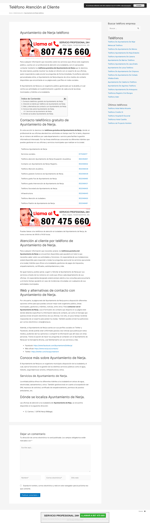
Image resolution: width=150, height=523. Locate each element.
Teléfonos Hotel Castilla (117, 119)
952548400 (83, 198)
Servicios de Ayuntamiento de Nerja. (39, 111)
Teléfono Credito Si (115, 112)
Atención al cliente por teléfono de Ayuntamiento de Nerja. (44, 104)
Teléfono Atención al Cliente (34, 7)
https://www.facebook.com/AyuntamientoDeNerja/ (52, 345)
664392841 (83, 159)
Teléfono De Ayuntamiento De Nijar (121, 42)
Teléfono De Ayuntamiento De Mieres (122, 49)
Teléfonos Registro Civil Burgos (120, 93)
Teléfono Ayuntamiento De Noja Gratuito (123, 53)
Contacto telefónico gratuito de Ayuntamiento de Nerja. (43, 101)
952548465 (83, 179)
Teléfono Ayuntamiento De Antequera (122, 89)
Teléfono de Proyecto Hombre (119, 123)
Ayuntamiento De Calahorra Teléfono (122, 82)
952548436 (83, 174)
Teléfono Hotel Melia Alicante (119, 108)
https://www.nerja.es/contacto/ (46, 349)
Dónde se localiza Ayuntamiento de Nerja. (38, 114)
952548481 (83, 203)
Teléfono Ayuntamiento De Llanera (121, 57)
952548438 (83, 169)
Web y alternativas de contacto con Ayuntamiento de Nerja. (45, 106)
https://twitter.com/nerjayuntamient (45, 352)
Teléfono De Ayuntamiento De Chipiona (123, 71)
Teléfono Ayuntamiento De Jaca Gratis (123, 64)
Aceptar (138, 5)
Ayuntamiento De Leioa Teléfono (120, 68)
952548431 (83, 183)
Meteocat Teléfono (115, 45)
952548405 (83, 188)
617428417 (83, 154)
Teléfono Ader (113, 97)
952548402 (83, 164)
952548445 (83, 193)
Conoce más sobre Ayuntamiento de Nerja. (38, 109)
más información (126, 5)
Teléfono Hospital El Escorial (119, 116)
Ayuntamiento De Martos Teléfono (121, 60)
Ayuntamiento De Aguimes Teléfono (122, 86)
